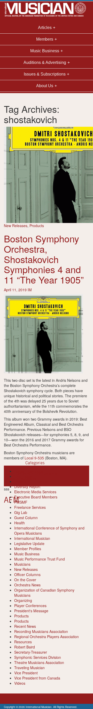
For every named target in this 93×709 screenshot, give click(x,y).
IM (30, 289)
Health (19, 522)
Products (36, 225)
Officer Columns (27, 574)
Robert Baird (24, 647)
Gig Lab (20, 512)
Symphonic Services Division (37, 657)
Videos (19, 683)
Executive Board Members (35, 496)
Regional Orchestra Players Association (46, 636)
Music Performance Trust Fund (39, 559)
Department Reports (31, 481)
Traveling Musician (29, 667)
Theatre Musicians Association (39, 662)
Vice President (26, 672)
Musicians (22, 564)
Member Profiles (27, 548)
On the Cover (25, 579)
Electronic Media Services (35, 491)
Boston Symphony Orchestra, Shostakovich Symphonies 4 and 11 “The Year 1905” (44, 259)
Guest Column (26, 517)
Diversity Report (27, 486)
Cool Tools (23, 476)
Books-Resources (28, 471)
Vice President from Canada (37, 678)
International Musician (32, 538)
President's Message (31, 610)
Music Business (27, 553)
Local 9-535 (34, 457)
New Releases (15, 225)
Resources (23, 641)
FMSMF (20, 502)
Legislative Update (29, 543)
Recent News (25, 626)
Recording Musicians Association (41, 631)
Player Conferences (30, 605)
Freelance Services (30, 507)
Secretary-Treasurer (30, 652)
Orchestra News (27, 584)
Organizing (23, 600)
